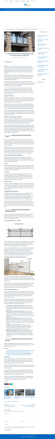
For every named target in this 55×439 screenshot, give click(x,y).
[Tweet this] (7, 384)
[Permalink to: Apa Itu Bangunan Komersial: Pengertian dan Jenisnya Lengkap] (9, 392)
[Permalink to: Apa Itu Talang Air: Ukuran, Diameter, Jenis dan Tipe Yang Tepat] (19, 392)
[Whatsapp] (12, 384)
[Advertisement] (27, 19)
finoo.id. (25, 436)
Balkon (15, 401)
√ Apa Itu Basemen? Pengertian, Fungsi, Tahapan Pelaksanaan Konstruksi (20, 350)
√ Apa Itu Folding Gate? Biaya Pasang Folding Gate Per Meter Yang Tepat (27, 405)
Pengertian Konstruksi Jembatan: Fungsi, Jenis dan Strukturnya (18, 354)
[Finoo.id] (27, 4)
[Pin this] (9, 384)
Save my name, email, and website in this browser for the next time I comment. (20, 427)
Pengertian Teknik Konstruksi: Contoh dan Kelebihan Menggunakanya (19, 353)
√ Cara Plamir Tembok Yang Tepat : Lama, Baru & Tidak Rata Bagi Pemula (10, 405)
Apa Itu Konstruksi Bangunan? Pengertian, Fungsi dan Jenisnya (18, 351)
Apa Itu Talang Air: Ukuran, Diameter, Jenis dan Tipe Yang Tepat (19, 397)
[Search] (49, 9)
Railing (18, 401)
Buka (11, 61)
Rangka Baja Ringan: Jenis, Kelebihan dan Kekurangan (30, 397)
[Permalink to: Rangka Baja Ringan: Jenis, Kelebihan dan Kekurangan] (30, 392)
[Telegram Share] (10, 384)
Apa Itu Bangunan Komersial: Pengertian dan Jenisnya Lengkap (8, 397)
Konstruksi (9, 401)
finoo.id (13, 376)
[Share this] (5, 384)
